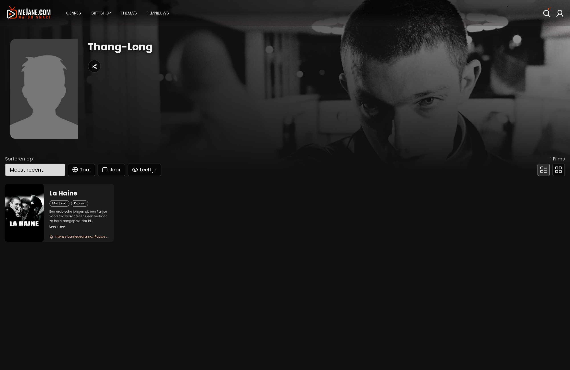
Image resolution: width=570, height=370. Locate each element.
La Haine (63, 193)
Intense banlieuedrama (73, 236)
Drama (79, 203)
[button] (73, 12)
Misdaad (59, 203)
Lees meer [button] (57, 226)
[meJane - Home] (29, 13)
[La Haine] (24, 213)
